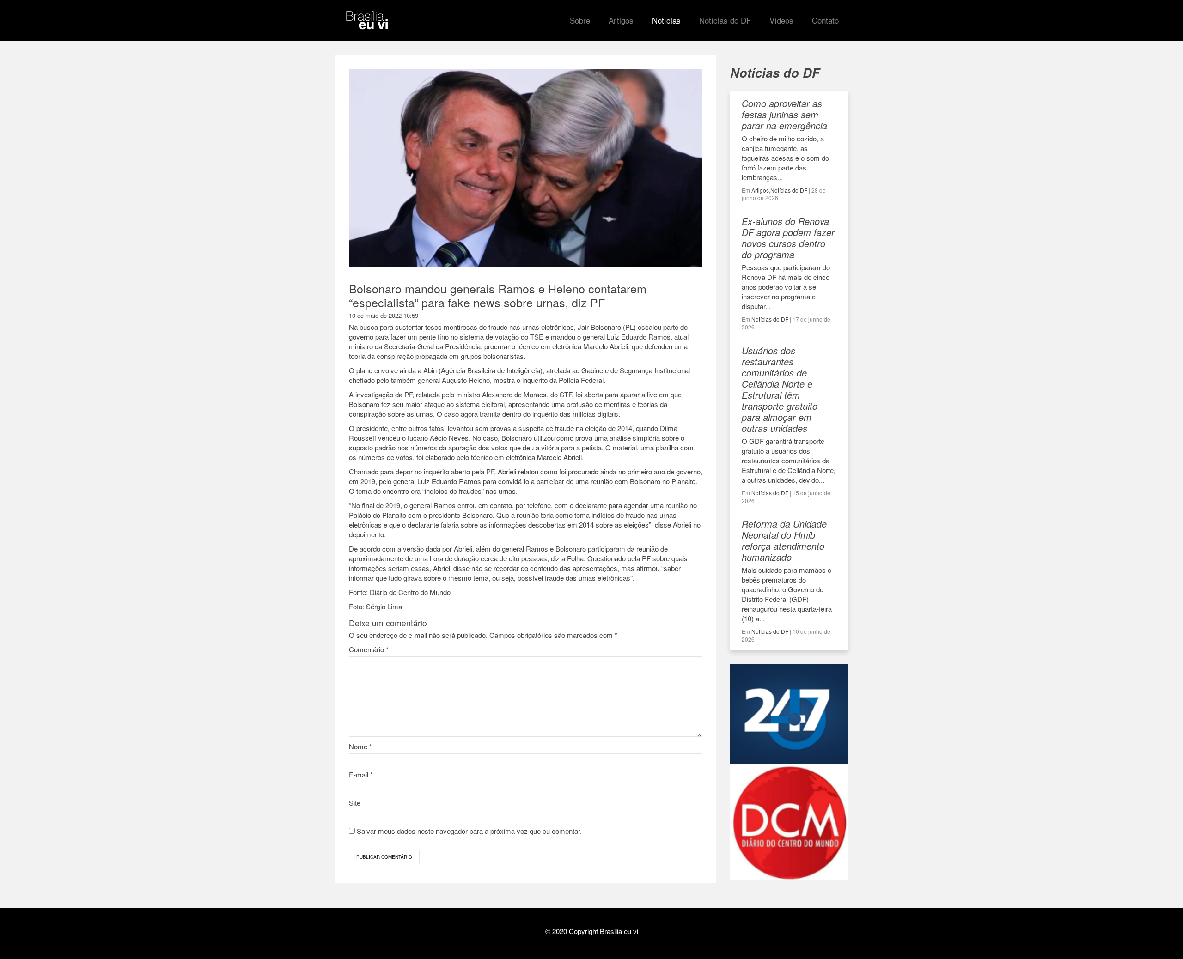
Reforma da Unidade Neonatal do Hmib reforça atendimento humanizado (784, 540)
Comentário (369, 649)
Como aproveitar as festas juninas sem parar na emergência (784, 114)
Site (354, 802)
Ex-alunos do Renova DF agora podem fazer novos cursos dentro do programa (788, 237)
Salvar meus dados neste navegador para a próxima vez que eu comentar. (469, 831)
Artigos (760, 190)
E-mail (361, 774)
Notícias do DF (788, 190)
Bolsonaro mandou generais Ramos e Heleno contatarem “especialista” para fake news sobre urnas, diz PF (497, 295)
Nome (360, 746)
